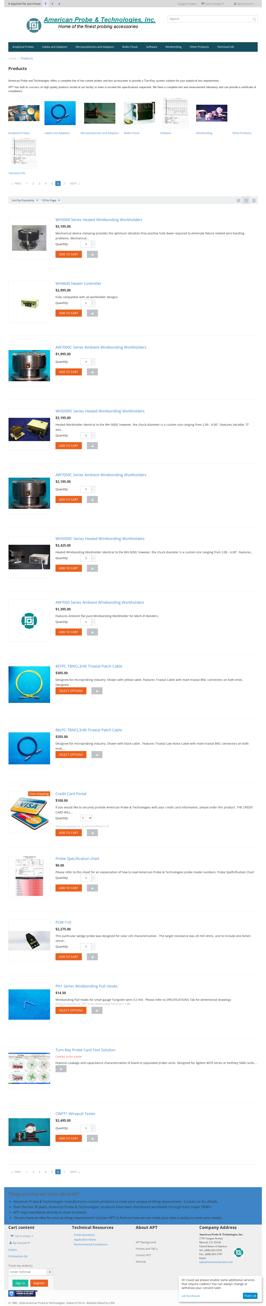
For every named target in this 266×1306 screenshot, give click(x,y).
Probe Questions (84, 1235)
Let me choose (191, 1296)
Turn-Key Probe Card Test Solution (85, 1049)
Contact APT (143, 1255)
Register (39, 1283)
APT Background (146, 1242)
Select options (71, 691)
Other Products (199, 47)
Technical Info (225, 47)
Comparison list (18, 1256)
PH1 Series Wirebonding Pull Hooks (86, 986)
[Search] (254, 19)
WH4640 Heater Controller (78, 283)
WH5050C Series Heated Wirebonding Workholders (100, 538)
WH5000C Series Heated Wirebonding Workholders (100, 410)
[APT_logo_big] (91, 24)
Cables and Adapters (54, 47)
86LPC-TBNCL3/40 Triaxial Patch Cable (88, 729)
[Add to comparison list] (92, 254)
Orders (12, 1250)
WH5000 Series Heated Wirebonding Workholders (98, 219)
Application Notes (85, 1239)
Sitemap (141, 1261)
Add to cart (68, 254)
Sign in (20, 1283)
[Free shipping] (29, 812)
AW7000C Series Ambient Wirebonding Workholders (101, 347)
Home (12, 58)
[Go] (50, 1272)
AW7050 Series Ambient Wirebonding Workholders (99, 602)
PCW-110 (63, 922)
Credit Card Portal (70, 793)
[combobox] (212, 18)
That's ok (250, 1296)
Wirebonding (173, 47)
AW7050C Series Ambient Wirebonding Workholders (101, 474)
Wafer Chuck (130, 47)
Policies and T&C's (147, 1249)
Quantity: (61, 244)
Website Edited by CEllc (100, 1303)
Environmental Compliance (90, 1244)
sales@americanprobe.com (216, 1262)
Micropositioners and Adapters (95, 47)
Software (151, 47)
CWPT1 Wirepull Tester (75, 1113)
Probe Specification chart (77, 858)
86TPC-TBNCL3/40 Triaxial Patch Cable (88, 666)
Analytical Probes (23, 47)
